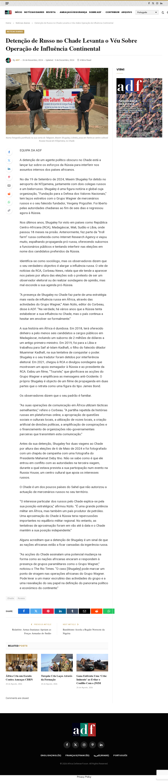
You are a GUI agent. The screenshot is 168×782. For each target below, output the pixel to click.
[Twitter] (9, 160)
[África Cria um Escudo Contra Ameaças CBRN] (21, 663)
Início (18, 12)
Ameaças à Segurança (73, 12)
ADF (18, 60)
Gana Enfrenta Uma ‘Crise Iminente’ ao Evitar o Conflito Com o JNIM (91, 679)
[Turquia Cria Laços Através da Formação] (57, 663)
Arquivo (126, 12)
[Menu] (7, 3)
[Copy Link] (9, 210)
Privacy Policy (84, 776)
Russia (21, 598)
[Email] (9, 185)
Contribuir (112, 12)
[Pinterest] (9, 177)
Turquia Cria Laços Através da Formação (56, 677)
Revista (51, 12)
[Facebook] (9, 152)
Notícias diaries (34, 12)
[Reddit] (9, 193)
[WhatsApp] (9, 202)
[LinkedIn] (9, 168)
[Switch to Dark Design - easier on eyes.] (163, 12)
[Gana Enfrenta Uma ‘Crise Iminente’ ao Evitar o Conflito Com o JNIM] (92, 663)
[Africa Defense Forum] (8, 12)
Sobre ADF (95, 12)
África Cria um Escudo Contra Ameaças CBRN (19, 677)
